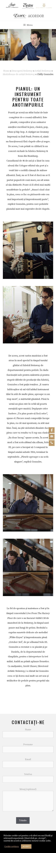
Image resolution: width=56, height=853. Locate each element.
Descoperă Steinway (22, 70)
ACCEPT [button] (26, 846)
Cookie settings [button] (11, 846)
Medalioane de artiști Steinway (19, 74)
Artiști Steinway (43, 70)
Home (6, 70)
